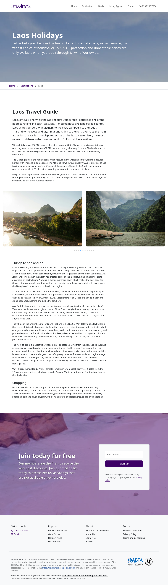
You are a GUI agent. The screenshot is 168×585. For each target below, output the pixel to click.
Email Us (17, 534)
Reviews (90, 541)
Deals (101, 6)
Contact (131, 6)
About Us (90, 534)
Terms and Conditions (134, 537)
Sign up (124, 463)
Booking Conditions (133, 530)
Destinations (88, 6)
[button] (74, 250)
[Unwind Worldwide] (20, 6)
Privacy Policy (129, 534)
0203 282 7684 (149, 6)
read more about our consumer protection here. (85, 575)
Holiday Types (115, 6)
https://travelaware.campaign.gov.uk (58, 568)
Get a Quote (54, 534)
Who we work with (57, 530)
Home (74, 6)
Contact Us (91, 537)
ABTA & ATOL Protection (97, 530)
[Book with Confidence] (140, 561)
